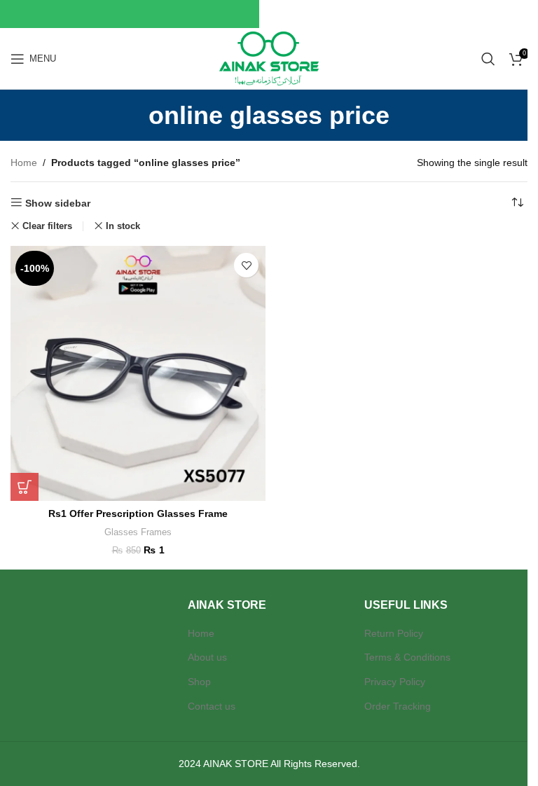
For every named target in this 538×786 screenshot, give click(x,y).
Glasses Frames (138, 532)
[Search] (488, 59)
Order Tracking (397, 706)
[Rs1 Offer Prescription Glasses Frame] (138, 373)
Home (24, 162)
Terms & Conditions (407, 657)
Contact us (211, 706)
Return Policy (393, 633)
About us (207, 657)
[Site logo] (268, 57)
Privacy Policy (394, 681)
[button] (25, 487)
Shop (199, 681)
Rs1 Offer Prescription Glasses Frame (138, 513)
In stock (123, 226)
